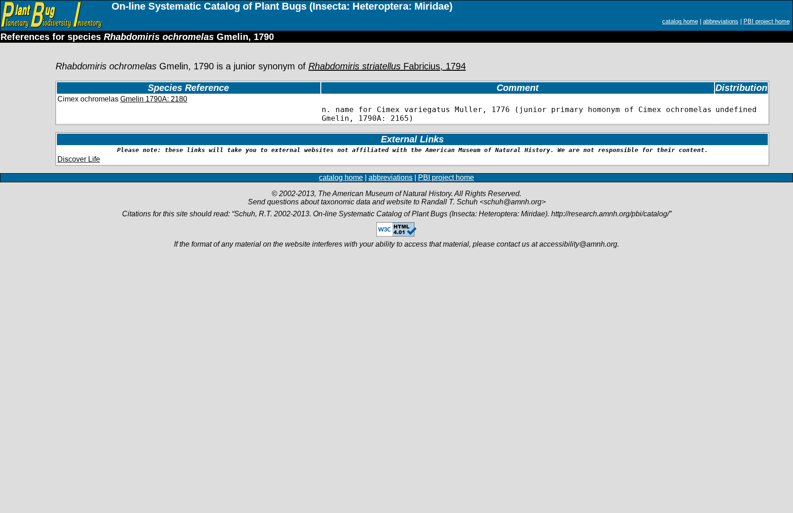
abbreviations (720, 21)
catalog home (680, 21)
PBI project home (766, 21)
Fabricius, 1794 (387, 66)
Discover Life (78, 159)
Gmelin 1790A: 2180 (153, 99)
